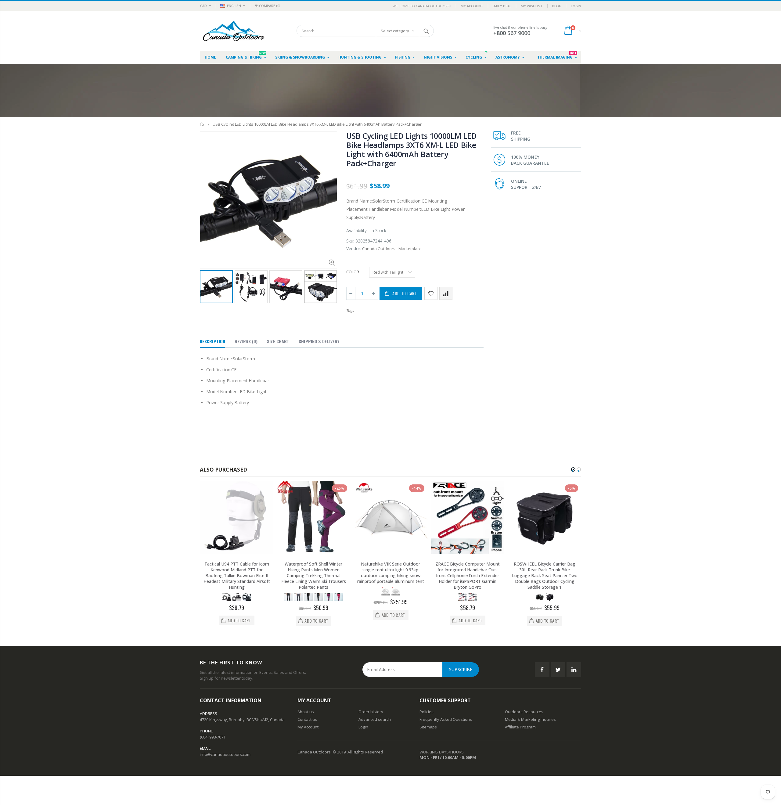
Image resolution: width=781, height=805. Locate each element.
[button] (573, 469)
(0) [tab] (246, 341)
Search (426, 31)
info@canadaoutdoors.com (225, 754)
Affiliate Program (520, 727)
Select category (395, 31)
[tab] (212, 342)
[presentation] (206, 286)
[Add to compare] (445, 293)
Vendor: (353, 248)
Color (352, 272)
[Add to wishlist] (430, 293)
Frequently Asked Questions (445, 719)
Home (202, 124)
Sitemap (427, 727)
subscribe (460, 669)
